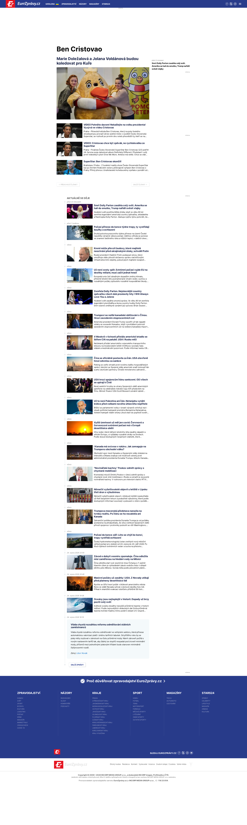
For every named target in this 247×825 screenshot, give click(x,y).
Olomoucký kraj (99, 714)
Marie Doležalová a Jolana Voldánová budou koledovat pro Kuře (98, 60)
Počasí (20, 714)
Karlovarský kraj (100, 731)
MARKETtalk (22, 722)
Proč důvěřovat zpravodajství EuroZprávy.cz (124, 681)
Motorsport (138, 706)
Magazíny (94, 4)
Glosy (63, 701)
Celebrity (206, 701)
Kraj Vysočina (98, 733)
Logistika (21, 712)
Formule (136, 709)
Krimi (19, 717)
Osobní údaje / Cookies (165, 764)
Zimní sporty (138, 717)
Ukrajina (50, 4)
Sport (20, 704)
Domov (20, 698)
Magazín (20, 720)
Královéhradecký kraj (102, 722)
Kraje (96, 693)
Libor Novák (82, 653)
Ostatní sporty (139, 720)
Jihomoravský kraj (100, 704)
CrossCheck (22, 725)
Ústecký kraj (98, 709)
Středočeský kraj (100, 701)
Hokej (135, 698)
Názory (83, 4)
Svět (19, 701)
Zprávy (205, 698)
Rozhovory (65, 698)
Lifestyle (206, 704)
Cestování (171, 704)
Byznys (20, 706)
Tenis (135, 704)
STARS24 (208, 693)
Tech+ (169, 698)
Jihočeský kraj (98, 712)
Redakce (126, 764)
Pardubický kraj (99, 725)
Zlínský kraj (97, 720)
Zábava (205, 709)
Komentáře (65, 704)
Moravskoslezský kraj (102, 706)
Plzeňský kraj (98, 717)
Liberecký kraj (98, 728)
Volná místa (181, 764)
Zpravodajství (68, 4)
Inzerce (151, 764)
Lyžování (136, 714)
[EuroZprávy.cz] (25, 4)
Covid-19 (21, 728)
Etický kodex (115, 764)
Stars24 (106, 4)
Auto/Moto (171, 701)
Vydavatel (143, 764)
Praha (95, 698)
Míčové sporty (139, 712)
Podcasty (65, 706)
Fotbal (136, 701)
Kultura (20, 709)
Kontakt (134, 764)
